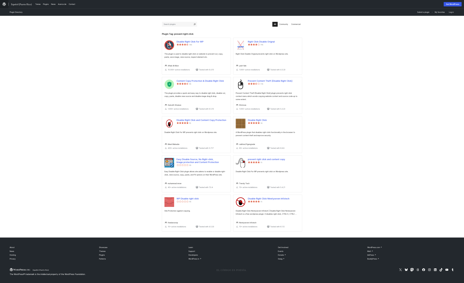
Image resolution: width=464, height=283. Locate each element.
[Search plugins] (194, 24)
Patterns (102, 259)
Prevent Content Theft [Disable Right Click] (270, 81)
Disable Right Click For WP (190, 41)
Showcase (103, 247)
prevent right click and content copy (266, 159)
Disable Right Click (257, 120)
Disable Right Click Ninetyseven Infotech (268, 198)
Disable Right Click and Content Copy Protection (201, 120)
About (12, 247)
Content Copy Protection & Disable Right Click (200, 81)
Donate (282, 255)
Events (280, 251)
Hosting (13, 255)
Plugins (102, 255)
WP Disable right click (188, 198)
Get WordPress (452, 4)
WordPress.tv (194, 259)
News (12, 251)
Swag (281, 259)
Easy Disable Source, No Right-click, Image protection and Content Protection (198, 160)
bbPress (371, 255)
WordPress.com (374, 247)
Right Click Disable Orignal (261, 41)
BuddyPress (373, 259)
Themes (102, 251)
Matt (370, 251)
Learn (190, 247)
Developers (193, 255)
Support (191, 251)
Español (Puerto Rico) (41, 270)
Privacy (13, 259)
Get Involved (283, 247)
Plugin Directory (16, 12)
